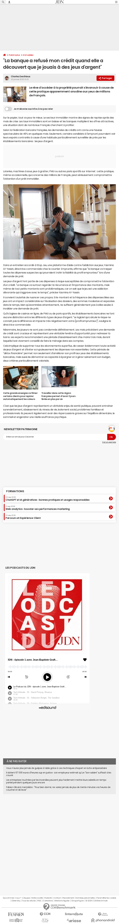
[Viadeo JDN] (45, 920)
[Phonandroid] (102, 920)
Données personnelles (85, 898)
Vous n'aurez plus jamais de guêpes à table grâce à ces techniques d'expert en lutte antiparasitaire (56, 768)
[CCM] (45, 914)
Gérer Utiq (16, 901)
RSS (39, 901)
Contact (57, 898)
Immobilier (28, 55)
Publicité (48, 898)
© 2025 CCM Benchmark (97, 901)
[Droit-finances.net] (102, 914)
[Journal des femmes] (16, 914)
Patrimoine (14, 55)
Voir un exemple (109, 442)
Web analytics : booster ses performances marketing (37, 508)
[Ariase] (74, 920)
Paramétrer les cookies (106, 898)
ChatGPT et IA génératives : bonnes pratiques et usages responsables (47, 498)
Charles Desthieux (20, 76)
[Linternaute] (74, 914)
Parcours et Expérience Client (23, 517)
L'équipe (26, 898)
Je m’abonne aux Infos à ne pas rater (33, 109)
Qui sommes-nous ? (12, 898)
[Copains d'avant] (16, 920)
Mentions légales (62, 901)
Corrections (48, 901)
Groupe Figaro (77, 901)
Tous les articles (29, 901)
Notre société (37, 898)
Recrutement (68, 898)
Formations (15, 491)
